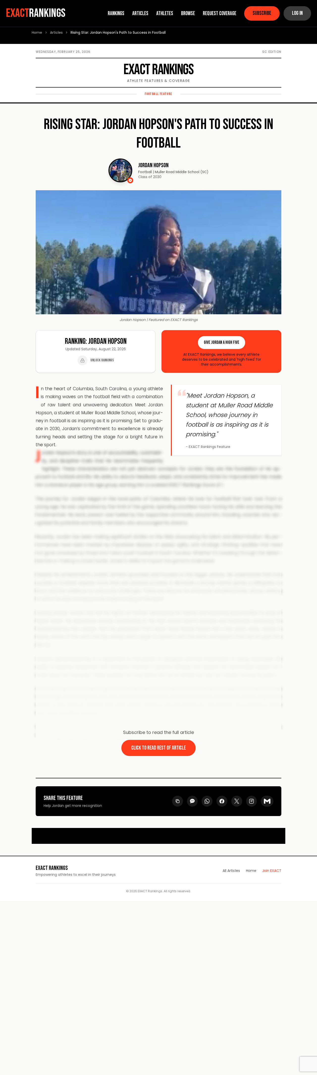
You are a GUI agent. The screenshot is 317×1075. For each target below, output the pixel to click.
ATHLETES (164, 13)
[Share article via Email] (267, 801)
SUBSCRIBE (262, 13)
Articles (56, 32)
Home (37, 32)
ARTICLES (140, 13)
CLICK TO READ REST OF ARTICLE (158, 748)
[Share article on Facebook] (221, 801)
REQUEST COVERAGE (219, 13)
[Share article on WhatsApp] (207, 801)
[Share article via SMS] (192, 801)
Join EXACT (271, 870)
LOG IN (297, 13)
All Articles (231, 870)
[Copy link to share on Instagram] (251, 801)
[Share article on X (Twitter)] (236, 801)
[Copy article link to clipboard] (177, 801)
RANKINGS (116, 13)
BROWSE (188, 13)
